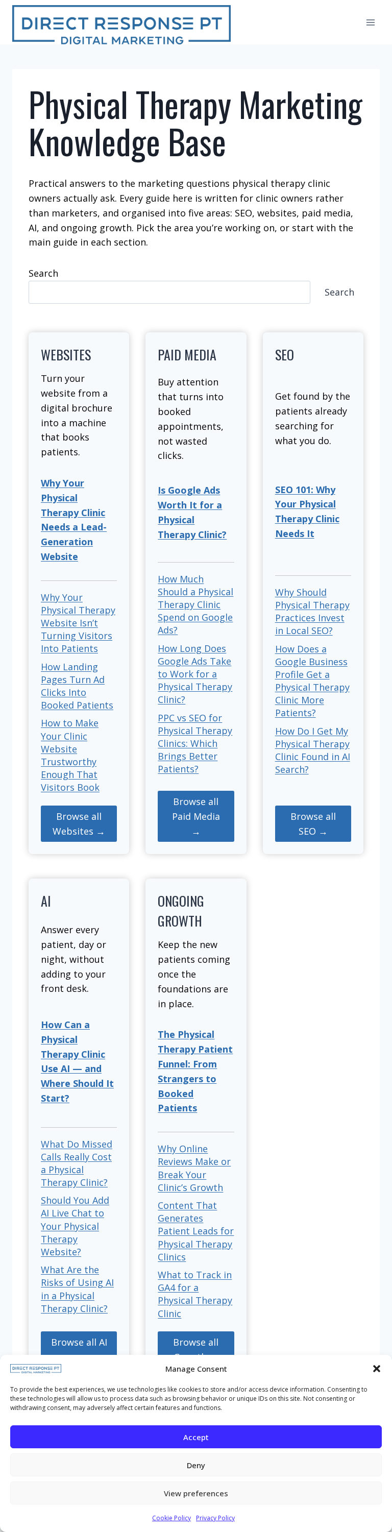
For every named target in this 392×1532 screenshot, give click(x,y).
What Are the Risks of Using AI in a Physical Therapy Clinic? (77, 1289)
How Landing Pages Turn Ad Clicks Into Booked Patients (77, 686)
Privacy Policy (215, 1518)
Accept (196, 1437)
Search (43, 273)
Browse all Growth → (195, 1349)
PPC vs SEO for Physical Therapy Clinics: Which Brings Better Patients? (195, 743)
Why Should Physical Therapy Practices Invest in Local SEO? (312, 611)
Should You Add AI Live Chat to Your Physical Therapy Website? (75, 1226)
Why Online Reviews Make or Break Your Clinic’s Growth (194, 1168)
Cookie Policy (171, 1518)
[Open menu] (370, 22)
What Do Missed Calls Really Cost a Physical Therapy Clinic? (76, 1163)
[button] (377, 1369)
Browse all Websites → (79, 823)
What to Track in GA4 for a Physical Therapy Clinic (195, 1294)
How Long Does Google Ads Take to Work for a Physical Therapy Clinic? (195, 674)
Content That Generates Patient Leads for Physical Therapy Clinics (196, 1231)
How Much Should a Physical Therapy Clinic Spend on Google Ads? (195, 605)
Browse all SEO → (313, 823)
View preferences (196, 1493)
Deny (196, 1465)
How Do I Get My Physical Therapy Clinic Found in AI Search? (312, 750)
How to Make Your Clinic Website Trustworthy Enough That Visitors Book (70, 755)
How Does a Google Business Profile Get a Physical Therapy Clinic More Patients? (312, 681)
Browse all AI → (79, 1349)
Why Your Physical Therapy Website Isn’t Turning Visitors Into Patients (78, 623)
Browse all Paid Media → (196, 816)
